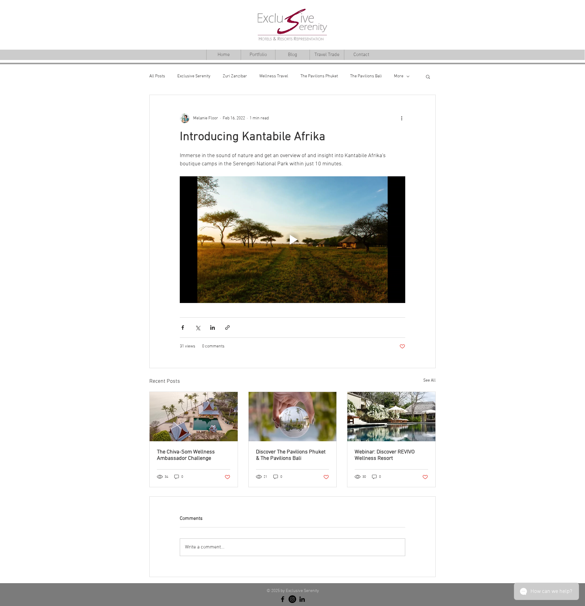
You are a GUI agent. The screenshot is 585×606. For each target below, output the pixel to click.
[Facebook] (282, 599)
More (398, 76)
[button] (428, 76)
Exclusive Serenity (194, 76)
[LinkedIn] (302, 599)
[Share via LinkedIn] (212, 327)
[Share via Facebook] (183, 327)
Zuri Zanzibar (235, 76)
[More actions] (401, 118)
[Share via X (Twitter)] (197, 327)
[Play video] (292, 239)
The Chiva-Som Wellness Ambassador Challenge (186, 455)
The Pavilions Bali (366, 76)
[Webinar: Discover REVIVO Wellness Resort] (391, 416)
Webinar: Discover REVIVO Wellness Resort (385, 455)
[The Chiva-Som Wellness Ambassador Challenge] (194, 416)
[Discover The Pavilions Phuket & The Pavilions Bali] (293, 416)
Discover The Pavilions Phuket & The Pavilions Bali (291, 455)
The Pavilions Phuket (319, 76)
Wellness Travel (273, 76)
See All (429, 380)
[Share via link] (227, 327)
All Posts (157, 76)
